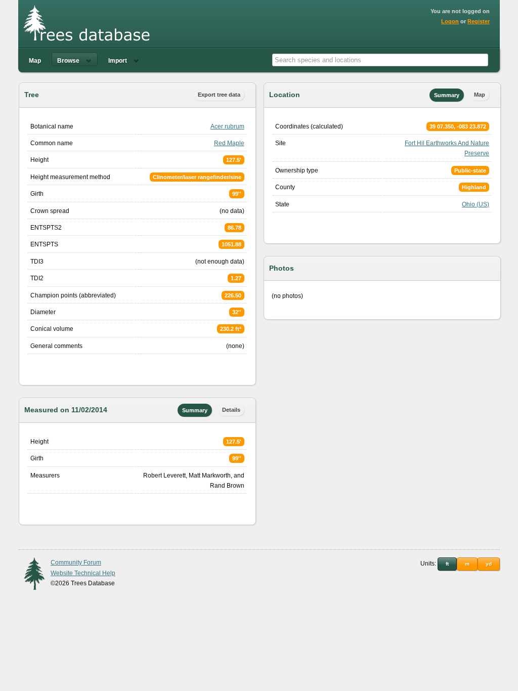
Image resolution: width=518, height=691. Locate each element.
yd (489, 564)
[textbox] (380, 60)
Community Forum (76, 562)
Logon (450, 21)
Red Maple (229, 143)
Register (478, 21)
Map (35, 60)
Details (231, 410)
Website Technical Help (83, 573)
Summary (194, 410)
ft (447, 564)
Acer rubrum (227, 126)
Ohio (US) (475, 204)
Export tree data (219, 95)
